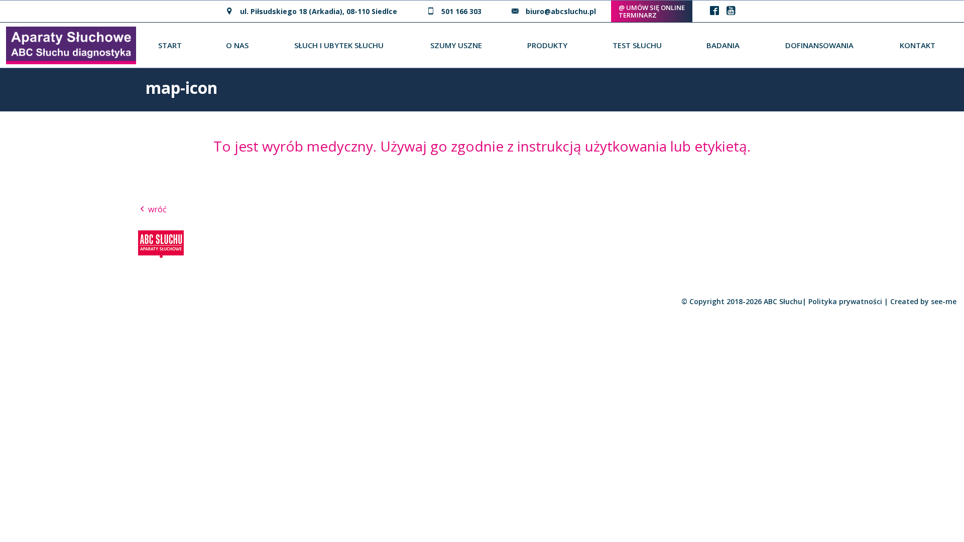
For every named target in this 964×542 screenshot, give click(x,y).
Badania (723, 45)
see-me (943, 301)
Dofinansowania (819, 45)
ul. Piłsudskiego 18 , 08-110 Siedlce (318, 11)
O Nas (237, 45)
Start (170, 45)
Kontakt (917, 45)
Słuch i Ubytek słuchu (339, 45)
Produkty (547, 45)
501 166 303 (461, 11)
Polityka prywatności (845, 301)
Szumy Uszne (456, 45)
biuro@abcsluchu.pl (561, 11)
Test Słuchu (637, 45)
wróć (156, 209)
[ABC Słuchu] (71, 44)
